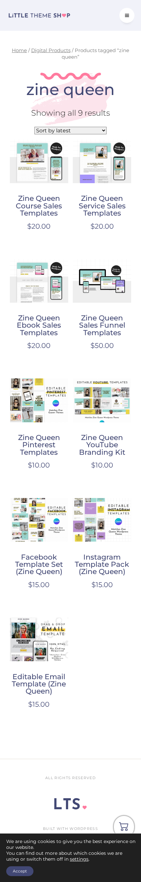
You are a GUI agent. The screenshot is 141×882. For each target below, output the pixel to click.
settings (79, 859)
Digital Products (50, 50)
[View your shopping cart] (124, 829)
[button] (126, 15)
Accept (20, 871)
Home (19, 50)
